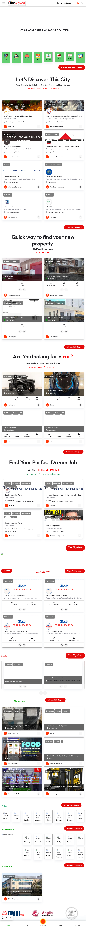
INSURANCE (7, 866)
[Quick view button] (20, 289)
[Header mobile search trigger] (82, 3)
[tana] (72, 913)
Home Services (8, 829)
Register (69, 3)
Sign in (62, 3)
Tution (4, 806)
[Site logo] (17, 3)
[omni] (14, 913)
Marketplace (19, 701)
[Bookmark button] (38, 126)
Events (4, 656)
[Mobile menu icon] (3, 3)
